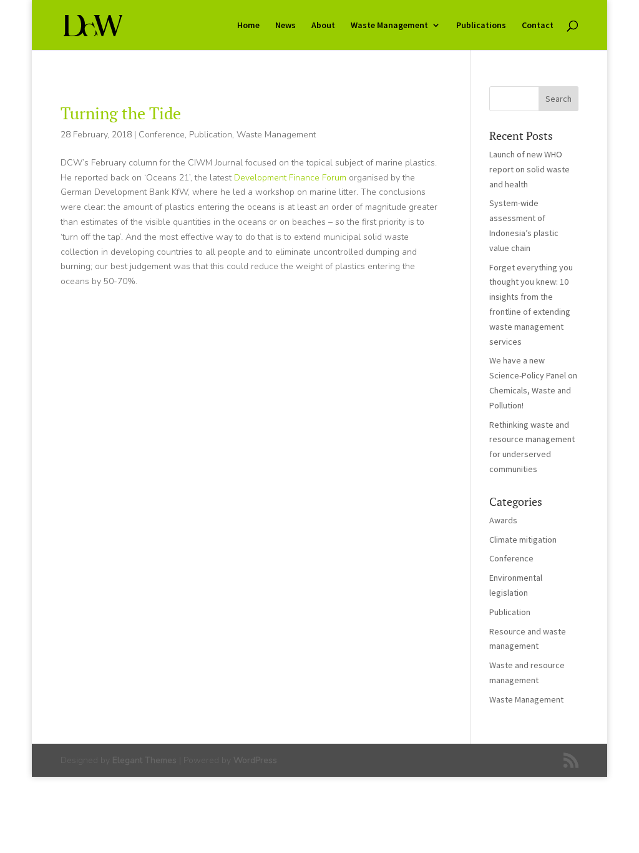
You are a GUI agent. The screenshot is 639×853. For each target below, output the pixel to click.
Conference (162, 135)
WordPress (255, 760)
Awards (503, 520)
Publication (210, 135)
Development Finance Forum (290, 178)
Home (248, 26)
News (285, 26)
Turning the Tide (121, 113)
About (323, 26)
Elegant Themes (144, 760)
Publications (481, 26)
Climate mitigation (523, 539)
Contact (538, 26)
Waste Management (389, 26)
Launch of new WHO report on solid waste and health (529, 169)
